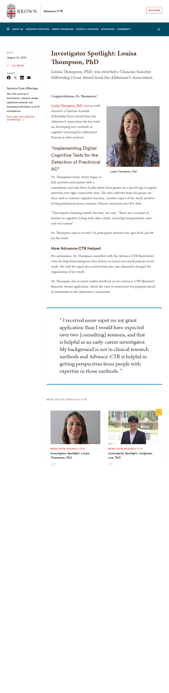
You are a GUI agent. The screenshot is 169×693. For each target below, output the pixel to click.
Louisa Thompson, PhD (66, 105)
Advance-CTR (53, 11)
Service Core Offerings (22, 88)
